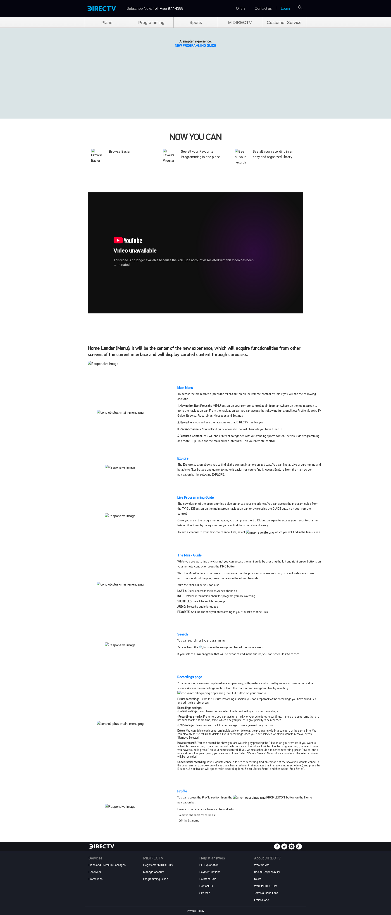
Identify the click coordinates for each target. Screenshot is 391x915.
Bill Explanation (209, 865)
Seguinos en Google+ (299, 846)
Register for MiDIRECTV (158, 865)
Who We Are (261, 865)
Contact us (263, 8)
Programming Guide (155, 879)
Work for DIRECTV (265, 886)
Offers (241, 8)
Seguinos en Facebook (277, 846)
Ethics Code (261, 900)
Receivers (94, 872)
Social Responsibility (267, 872)
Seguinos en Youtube (291, 846)
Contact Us (206, 886)
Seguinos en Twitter (284, 846)
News (257, 879)
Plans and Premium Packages (107, 865)
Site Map (204, 893)
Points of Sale (207, 879)
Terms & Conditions (266, 893)
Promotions (95, 879)
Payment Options (209, 872)
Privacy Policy (195, 911)
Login (285, 8)
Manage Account (153, 872)
